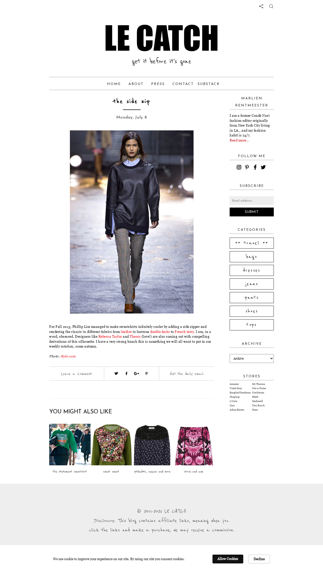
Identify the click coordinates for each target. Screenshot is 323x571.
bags (251, 257)
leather (126, 332)
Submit (252, 212)
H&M (255, 396)
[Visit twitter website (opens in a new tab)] (116, 373)
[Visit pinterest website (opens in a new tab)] (60, 141)
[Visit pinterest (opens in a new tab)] (147, 373)
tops (252, 325)
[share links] (261, 6)
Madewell (257, 401)
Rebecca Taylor (110, 336)
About (136, 84)
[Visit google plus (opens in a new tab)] (136, 373)
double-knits (160, 332)
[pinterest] (248, 168)
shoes (252, 311)
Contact (183, 84)
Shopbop (235, 396)
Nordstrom (258, 392)
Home (114, 84)
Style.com (68, 356)
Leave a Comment (76, 373)
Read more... (240, 140)
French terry (184, 332)
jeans (251, 284)
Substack (209, 84)
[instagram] (240, 168)
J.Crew (233, 401)
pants (252, 298)
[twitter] (264, 168)
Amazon (234, 384)
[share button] (271, 6)
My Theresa (258, 384)
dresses (251, 270)
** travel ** (251, 243)
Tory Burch (258, 405)
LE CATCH (161, 38)
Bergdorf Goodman (240, 392)
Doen (255, 409)
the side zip (132, 101)
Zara (232, 405)
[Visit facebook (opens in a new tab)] (126, 373)
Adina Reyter (237, 409)
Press (158, 84)
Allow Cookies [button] (228, 559)
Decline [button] (259, 559)
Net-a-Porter (259, 388)
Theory (135, 336)
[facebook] (256, 168)
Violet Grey (236, 388)
